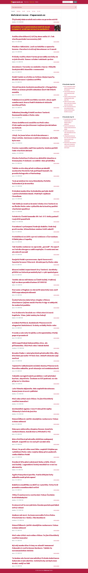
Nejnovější (13, 11)
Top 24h (23, 11)
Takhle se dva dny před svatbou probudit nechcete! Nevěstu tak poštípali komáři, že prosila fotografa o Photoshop (32, 170)
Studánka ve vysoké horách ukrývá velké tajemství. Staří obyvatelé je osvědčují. (31, 28)
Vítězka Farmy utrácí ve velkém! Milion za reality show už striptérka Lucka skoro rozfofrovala (70, 103)
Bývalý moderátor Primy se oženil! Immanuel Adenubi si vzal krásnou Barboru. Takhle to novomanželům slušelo (33, 548)
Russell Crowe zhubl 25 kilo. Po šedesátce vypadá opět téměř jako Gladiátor (70, 127)
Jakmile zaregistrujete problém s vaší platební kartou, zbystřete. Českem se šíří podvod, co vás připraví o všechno (34, 378)
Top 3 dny (33, 11)
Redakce (36, 2)
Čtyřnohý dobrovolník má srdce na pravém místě (34, 19)
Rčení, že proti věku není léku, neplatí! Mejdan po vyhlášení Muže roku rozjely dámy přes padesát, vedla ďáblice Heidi (34, 452)
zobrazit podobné (56, 22)
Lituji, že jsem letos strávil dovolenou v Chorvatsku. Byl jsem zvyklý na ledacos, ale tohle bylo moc (35, 138)
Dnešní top (18, 11)
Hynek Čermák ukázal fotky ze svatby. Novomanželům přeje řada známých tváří (69, 132)
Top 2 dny (28, 11)
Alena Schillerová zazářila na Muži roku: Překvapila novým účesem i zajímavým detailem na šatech (34, 125)
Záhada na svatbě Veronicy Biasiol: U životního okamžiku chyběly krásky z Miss (70, 98)
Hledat (75, 2)
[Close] (75, 7)
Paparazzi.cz (17, 2)
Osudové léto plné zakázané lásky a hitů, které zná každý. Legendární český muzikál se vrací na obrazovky (34, 464)
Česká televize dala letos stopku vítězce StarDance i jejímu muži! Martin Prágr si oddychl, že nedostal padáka (35, 302)
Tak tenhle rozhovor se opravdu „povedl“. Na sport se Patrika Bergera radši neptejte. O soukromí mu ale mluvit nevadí (35, 249)
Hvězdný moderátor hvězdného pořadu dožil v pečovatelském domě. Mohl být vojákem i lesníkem (32, 193)
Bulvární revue (31, 2)
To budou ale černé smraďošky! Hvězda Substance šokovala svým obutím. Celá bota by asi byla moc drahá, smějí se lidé (35, 560)
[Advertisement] (69, 46)
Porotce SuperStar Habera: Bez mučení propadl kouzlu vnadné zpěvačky (69, 93)
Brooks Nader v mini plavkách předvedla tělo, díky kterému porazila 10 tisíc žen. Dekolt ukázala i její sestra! (35, 355)
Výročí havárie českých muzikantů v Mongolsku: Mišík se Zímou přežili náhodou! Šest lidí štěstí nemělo (34, 89)
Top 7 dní (38, 11)
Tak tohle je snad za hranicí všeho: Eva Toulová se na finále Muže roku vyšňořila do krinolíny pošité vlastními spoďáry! (35, 206)
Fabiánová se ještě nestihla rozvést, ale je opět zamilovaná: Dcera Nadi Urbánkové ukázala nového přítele (34, 102)
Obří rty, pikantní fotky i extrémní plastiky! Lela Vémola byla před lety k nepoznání (69, 88)
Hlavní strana (26, 2)
